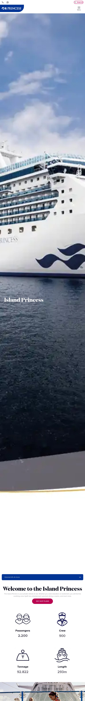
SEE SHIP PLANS (42, 601)
